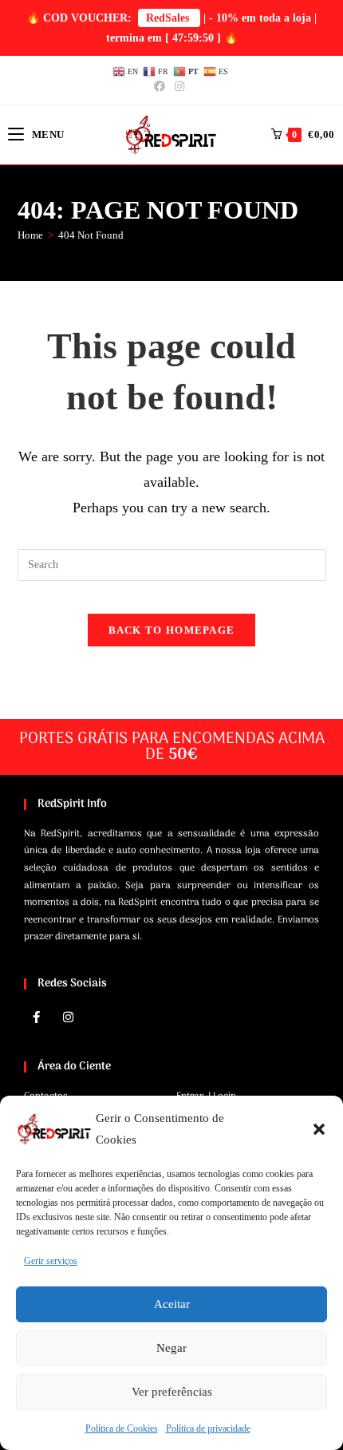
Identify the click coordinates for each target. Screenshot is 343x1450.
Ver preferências (172, 1391)
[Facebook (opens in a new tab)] (162, 87)
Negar (171, 1347)
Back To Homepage (171, 630)
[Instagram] (68, 1017)
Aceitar (172, 1304)
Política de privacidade (208, 1428)
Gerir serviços (50, 1260)
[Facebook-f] (36, 1017)
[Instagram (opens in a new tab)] (179, 87)
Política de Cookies (121, 1428)
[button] (319, 1129)
